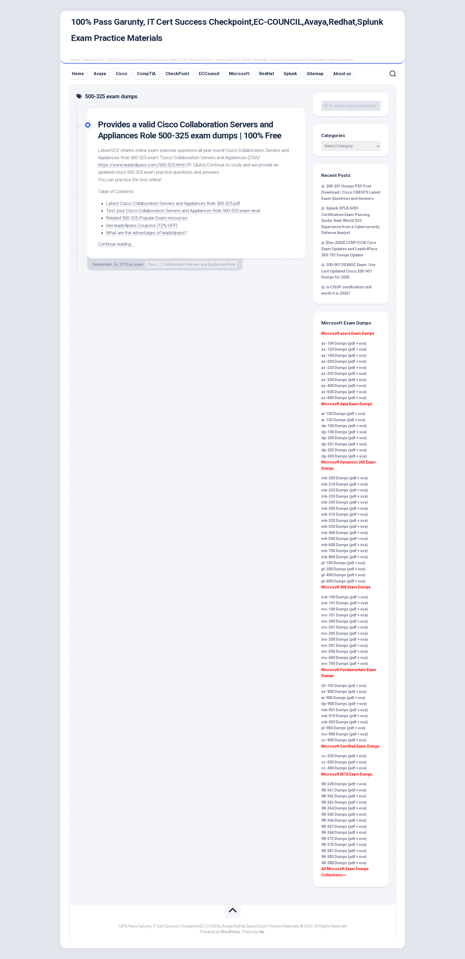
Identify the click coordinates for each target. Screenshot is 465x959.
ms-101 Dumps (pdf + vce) (344, 615)
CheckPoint (177, 73)
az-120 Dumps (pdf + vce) (344, 349)
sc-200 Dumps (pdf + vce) (344, 756)
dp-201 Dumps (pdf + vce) (344, 444)
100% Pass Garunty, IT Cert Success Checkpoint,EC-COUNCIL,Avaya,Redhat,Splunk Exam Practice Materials (227, 30)
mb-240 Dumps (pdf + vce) (344, 502)
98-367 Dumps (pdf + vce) (344, 826)
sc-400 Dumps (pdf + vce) (344, 768)
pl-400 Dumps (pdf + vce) (343, 575)
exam (139, 264)
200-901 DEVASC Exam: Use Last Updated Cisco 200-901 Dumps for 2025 (348, 271)
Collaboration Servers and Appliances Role (199, 264)
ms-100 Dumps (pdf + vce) (344, 609)
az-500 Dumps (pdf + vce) (344, 392)
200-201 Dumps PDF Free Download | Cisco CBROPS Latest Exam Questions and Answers (351, 192)
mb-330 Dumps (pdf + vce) (344, 526)
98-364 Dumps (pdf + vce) (344, 808)
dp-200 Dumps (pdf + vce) (344, 438)
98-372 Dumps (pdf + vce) (344, 838)
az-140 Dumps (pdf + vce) (344, 355)
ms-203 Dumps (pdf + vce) (344, 633)
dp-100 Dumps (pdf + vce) (344, 432)
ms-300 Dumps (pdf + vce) (344, 639)
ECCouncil (209, 73)
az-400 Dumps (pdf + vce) (344, 385)
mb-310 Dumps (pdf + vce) (344, 514)
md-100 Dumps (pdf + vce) (344, 597)
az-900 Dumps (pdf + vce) (344, 691)
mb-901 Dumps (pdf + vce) (344, 710)
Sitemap (315, 73)
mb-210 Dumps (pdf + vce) (344, 484)
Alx (261, 932)
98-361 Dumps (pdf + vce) (344, 790)
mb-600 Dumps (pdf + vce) (344, 545)
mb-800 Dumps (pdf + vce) (344, 557)
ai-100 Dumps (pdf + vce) (343, 414)
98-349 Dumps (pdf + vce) (344, 784)
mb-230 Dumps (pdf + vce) (344, 496)
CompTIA (146, 73)
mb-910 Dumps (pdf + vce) (344, 716)
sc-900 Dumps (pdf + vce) (344, 740)
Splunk (290, 73)
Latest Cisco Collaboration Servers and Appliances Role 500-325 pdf (173, 203)
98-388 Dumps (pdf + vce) (344, 863)
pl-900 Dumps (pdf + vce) (343, 728)
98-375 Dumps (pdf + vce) (344, 844)
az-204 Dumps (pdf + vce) (344, 361)
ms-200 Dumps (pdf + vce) (344, 621)
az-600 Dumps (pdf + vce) (344, 398)
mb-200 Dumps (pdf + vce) (344, 478)
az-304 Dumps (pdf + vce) (344, 380)
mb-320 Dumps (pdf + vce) (344, 520)
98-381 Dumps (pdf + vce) (344, 851)
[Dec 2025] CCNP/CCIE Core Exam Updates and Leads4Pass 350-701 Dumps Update (349, 248)
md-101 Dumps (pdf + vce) (344, 603)
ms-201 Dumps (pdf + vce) (344, 627)
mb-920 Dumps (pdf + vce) (344, 722)
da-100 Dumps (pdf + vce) (344, 426)
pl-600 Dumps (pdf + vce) (343, 581)
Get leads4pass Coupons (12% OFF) (141, 225)
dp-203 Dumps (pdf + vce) (344, 450)
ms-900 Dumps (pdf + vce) (344, 734)
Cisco (121, 73)
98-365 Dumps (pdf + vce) (344, 814)
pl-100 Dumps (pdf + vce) (343, 563)
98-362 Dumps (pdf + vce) (344, 796)
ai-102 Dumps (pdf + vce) (343, 420)
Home (78, 73)
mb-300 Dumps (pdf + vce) (344, 508)
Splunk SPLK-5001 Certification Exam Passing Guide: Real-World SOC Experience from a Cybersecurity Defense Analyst (350, 220)
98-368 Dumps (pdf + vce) (344, 832)
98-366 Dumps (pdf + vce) (344, 820)
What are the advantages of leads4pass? (146, 232)
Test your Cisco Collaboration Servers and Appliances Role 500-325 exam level (183, 210)
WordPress (230, 932)
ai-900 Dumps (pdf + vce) (343, 698)
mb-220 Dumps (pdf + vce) (344, 490)
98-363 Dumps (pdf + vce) (344, 802)
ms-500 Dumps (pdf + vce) (344, 651)
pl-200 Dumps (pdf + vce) (343, 569)
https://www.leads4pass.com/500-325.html (141, 165)
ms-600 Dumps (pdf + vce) (344, 657)
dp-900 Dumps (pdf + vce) (344, 704)
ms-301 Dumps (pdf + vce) (344, 645)
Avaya (100, 73)
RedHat (266, 73)
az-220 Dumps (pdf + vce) (344, 367)
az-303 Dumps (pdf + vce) (344, 373)
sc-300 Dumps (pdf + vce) (344, 762)
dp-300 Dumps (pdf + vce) (344, 456)
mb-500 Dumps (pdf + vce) (344, 538)
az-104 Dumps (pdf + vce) (344, 343)
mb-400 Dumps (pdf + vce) (344, 533)
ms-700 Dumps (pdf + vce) (344, 663)
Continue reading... (116, 244)
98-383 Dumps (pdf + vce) (344, 857)
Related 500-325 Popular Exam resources (147, 218)
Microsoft (239, 73)
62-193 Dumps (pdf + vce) (344, 685)
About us (342, 73)
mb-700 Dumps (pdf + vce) (344, 551)
